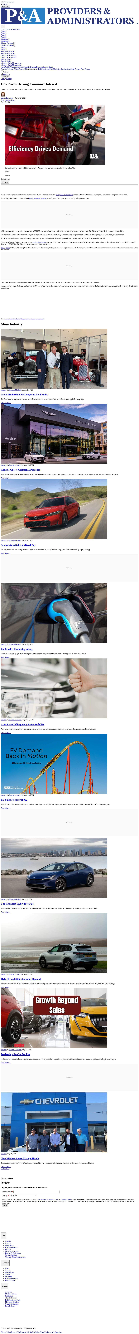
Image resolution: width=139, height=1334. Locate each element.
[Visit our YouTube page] (8, 1183)
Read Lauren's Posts (8, 100)
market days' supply (39, 242)
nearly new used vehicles (64, 195)
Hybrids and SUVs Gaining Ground (21, 979)
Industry (4, 47)
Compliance (5, 39)
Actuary (3, 31)
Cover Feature (9, 2)
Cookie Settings (32, 69)
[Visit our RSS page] (6, 1183)
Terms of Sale (25, 1332)
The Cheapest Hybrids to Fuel (17, 903)
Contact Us (22, 69)
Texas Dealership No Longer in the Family (24, 394)
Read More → (6, 403)
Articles (20, 2)
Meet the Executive (7, 51)
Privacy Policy (6, 1332)
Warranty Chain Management (11, 63)
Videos (21, 67)
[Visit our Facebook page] (4, 1183)
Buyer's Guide (48, 67)
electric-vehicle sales (32, 319)
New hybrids (5, 248)
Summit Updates (6, 59)
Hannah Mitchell (15, 390)
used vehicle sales (12, 319)
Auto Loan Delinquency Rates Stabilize (22, 724)
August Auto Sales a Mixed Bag (18, 545)
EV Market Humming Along (17, 649)
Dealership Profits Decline (15, 1054)
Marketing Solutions (60, 69)
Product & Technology (9, 55)
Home (3, 79)
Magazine (27, 67)
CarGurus (21, 319)
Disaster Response (7, 43)
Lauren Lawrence (15, 465)
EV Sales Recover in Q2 (14, 799)
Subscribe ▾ (5, 6)
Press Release (85, 69)
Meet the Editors (13, 69)
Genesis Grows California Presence (20, 469)
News (16, 2)
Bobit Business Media (45, 69)
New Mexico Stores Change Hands (20, 1158)
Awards (3, 35)
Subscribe (5, 76)
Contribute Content (73, 69)
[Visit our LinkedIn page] (2, 1183)
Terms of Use (15, 1332)
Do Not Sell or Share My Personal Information (46, 1332)
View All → (5, 1169)
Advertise (4, 69)
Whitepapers (14, 67)
